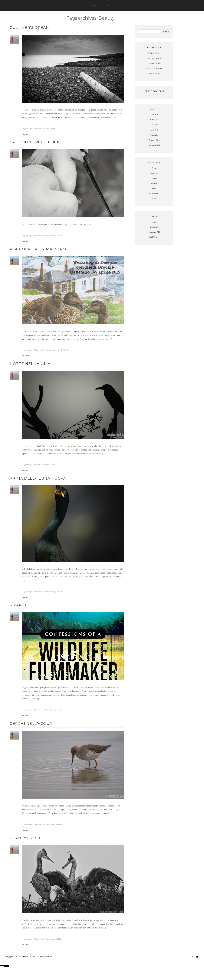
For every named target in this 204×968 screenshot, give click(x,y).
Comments (154, 232)
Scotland (154, 184)
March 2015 (154, 135)
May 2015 (154, 125)
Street (154, 189)
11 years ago (27, 350)
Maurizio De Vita (41, 128)
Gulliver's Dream (30, 27)
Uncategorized (55, 235)
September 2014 (154, 145)
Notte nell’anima (154, 74)
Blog (109, 5)
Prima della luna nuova (38, 478)
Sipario (18, 605)
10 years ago (27, 128)
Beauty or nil (25, 838)
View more (25, 134)
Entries (154, 227)
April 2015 (154, 130)
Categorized (154, 173)
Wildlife (66, 350)
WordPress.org (154, 237)
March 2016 (154, 120)
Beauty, (52, 824)
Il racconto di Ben (154, 63)
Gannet (154, 178)
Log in (154, 222)
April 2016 (154, 115)
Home (93, 5)
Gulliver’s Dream (154, 53)
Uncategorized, (56, 350)
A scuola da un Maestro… (39, 249)
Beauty (52, 128)
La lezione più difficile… (38, 142)
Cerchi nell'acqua (31, 723)
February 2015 (154, 140)
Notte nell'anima (30, 363)
